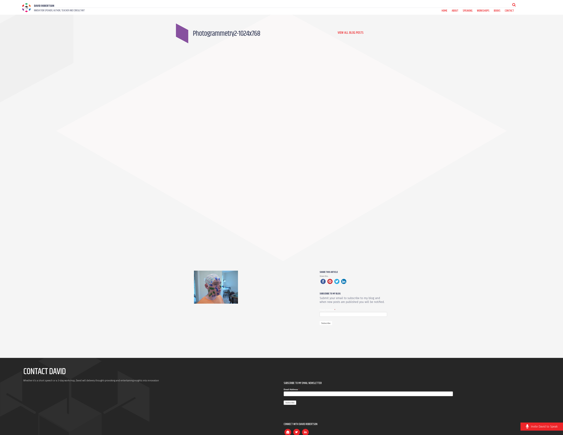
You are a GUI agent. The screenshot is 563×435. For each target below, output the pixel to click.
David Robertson (44, 6)
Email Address (327, 310)
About (455, 11)
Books (497, 11)
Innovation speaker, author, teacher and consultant (59, 11)
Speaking (468, 11)
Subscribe (325, 323)
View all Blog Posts (350, 32)
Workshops (483, 11)
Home (444, 11)
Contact (509, 11)
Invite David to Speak (544, 426)
